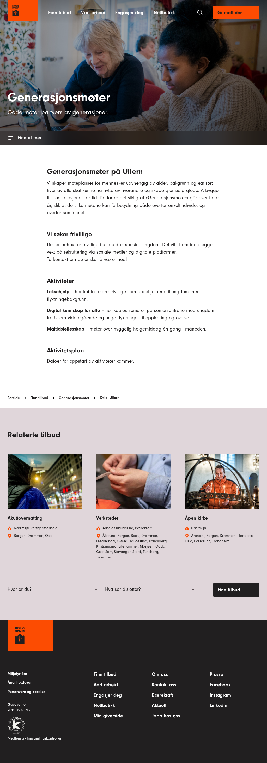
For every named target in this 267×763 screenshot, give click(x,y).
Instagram (220, 695)
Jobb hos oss (166, 716)
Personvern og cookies (26, 691)
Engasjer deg (129, 12)
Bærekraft (162, 695)
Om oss (160, 674)
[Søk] (200, 12)
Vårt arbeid (93, 12)
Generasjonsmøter (74, 397)
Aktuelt (159, 705)
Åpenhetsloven (20, 682)
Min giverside (108, 716)
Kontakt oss (164, 685)
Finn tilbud (59, 12)
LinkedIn (218, 705)
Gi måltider (229, 12)
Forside (14, 397)
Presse (216, 674)
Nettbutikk (164, 12)
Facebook (220, 685)
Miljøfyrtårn (17, 673)
